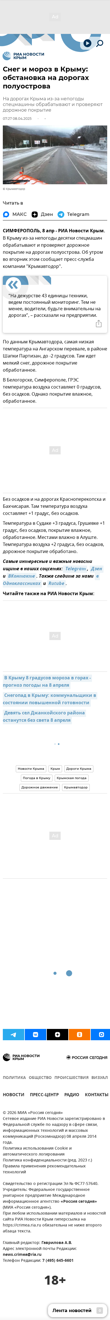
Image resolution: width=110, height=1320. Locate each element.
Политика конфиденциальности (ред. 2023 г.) (47, 1160)
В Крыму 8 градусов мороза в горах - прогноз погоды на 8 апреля (47, 682)
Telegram (75, 569)
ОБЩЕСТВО (40, 1078)
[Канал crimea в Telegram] (13, 1034)
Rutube (56, 584)
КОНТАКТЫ (97, 1095)
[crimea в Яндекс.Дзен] (57, 1034)
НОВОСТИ (13, 1095)
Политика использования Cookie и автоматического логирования (37, 1151)
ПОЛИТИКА (14, 1078)
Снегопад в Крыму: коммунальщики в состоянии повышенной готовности (50, 699)
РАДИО (71, 1095)
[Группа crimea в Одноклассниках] (79, 1034)
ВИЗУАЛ (99, 1078)
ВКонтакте (21, 576)
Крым (55, 769)
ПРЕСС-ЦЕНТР (44, 1095)
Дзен (96, 569)
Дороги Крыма (78, 769)
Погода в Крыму (36, 778)
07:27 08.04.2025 (17, 118)
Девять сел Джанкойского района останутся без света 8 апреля (44, 717)
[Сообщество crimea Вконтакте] (35, 1034)
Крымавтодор (76, 787)
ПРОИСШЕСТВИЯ (71, 1078)
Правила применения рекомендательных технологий (44, 1169)
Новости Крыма (31, 769)
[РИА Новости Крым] (23, 55)
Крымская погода (72, 778)
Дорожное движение (39, 787)
